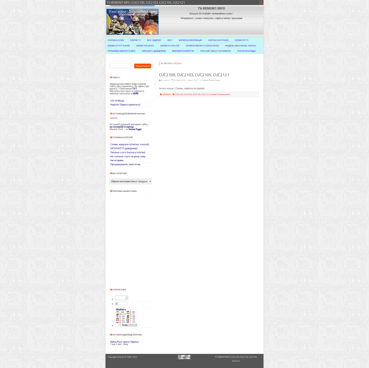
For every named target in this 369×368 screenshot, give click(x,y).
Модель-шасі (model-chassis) (240, 45)
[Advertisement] (211, 27)
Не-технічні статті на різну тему (128, 156)
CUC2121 (205, 94)
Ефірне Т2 (135, 40)
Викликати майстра (183, 50)
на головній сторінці (122, 127)
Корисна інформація (190, 40)
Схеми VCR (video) (145, 45)
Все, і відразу (154, 40)
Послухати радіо (246, 50)
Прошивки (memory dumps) (121, 50)
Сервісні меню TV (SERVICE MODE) (202, 45)
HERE (135, 93)
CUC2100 (179, 94)
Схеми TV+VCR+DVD (169, 45)
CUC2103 (188, 94)
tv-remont (165, 80)
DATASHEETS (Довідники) (154, 50)
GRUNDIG (167, 94)
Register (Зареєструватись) (125, 104)
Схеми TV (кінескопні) (220, 94)
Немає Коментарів (211, 80)
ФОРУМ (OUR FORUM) (218, 40)
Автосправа (116, 160)
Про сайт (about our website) (215, 50)
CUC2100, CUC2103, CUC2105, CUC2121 (194, 75)
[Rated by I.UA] (121, 304)
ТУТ (134, 88)
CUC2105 (197, 94)
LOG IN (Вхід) (117, 101)
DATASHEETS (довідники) (123, 148)
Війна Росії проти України (124, 342)
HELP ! (170, 40)
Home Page (135, 129)
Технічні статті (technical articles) (127, 152)
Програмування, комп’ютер (125, 164)
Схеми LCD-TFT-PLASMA (119, 45)
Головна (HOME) (116, 40)
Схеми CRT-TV (241, 40)
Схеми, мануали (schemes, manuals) (129, 144)
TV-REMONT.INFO (211, 8)
